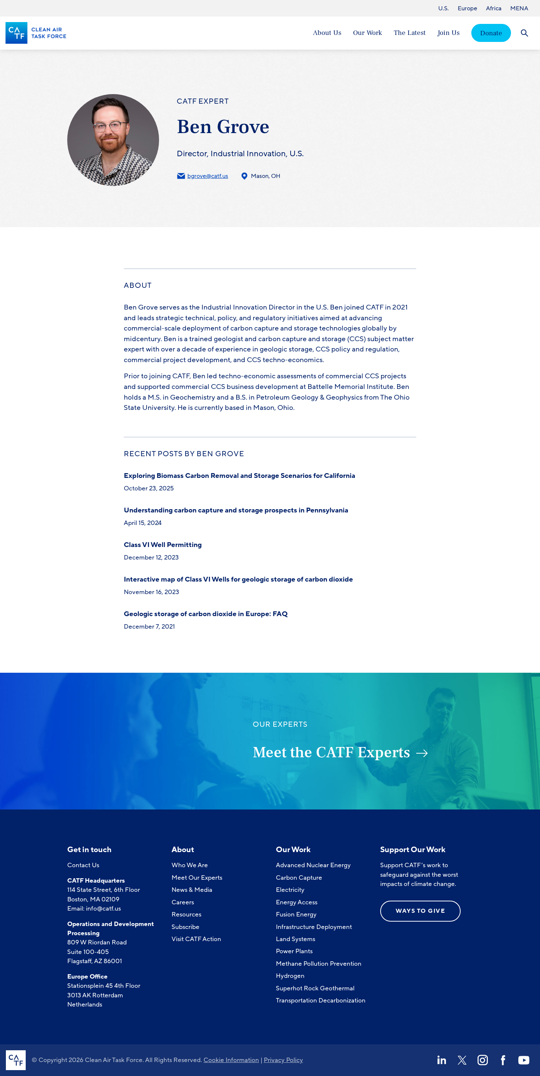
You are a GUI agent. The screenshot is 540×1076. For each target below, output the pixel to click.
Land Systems (295, 939)
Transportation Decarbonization (321, 1000)
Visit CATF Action (196, 939)
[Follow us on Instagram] (483, 1060)
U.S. (443, 8)
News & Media (192, 890)
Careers (183, 902)
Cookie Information (231, 1060)
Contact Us (83, 865)
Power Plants (294, 951)
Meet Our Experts (197, 877)
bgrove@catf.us (207, 176)
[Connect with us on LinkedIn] (441, 1060)
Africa (493, 8)
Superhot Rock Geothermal (315, 988)
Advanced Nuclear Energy (313, 865)
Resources (186, 914)
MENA (519, 8)
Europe (467, 8)
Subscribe (185, 927)
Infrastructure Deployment (314, 927)
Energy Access (296, 902)
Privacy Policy (283, 1060)
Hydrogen (290, 976)
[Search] (524, 33)
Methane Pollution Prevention (318, 963)
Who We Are (190, 865)
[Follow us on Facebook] (503, 1060)
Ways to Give (420, 911)
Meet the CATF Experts (331, 752)
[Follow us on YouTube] (524, 1060)
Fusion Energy (296, 914)
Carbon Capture (299, 877)
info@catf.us (103, 908)
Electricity (290, 890)
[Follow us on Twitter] (462, 1060)
